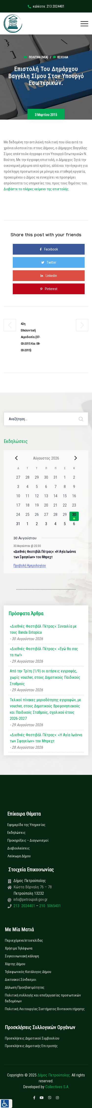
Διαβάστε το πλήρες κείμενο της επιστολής (36, 189)
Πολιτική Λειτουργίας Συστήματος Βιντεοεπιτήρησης (45, 1009)
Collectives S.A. (57, 1087)
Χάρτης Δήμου (15, 964)
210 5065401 (49, 906)
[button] (6, 1103)
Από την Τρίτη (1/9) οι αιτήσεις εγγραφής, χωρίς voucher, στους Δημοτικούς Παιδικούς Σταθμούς (45, 677)
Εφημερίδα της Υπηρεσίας (26, 825)
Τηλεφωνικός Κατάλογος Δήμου (28, 972)
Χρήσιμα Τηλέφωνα (18, 948)
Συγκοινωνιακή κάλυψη (22, 956)
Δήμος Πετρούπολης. (54, 1075)
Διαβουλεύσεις (18, 848)
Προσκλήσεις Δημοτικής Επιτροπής (31, 1046)
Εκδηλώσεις (16, 832)
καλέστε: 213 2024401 (49, 6)
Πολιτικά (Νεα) (38, 57)
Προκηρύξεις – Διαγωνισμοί (28, 840)
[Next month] (76, 458)
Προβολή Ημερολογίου (29, 565)
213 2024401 (24, 906)
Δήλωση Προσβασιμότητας (24, 987)
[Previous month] (16, 458)
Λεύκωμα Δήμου (19, 856)
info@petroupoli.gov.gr (30, 899)
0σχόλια (62, 57)
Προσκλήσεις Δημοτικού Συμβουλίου (32, 1038)
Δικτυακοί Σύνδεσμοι (20, 979)
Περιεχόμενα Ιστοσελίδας (24, 940)
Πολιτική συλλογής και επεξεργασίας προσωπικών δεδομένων (43, 998)
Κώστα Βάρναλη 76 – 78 (32, 887)
